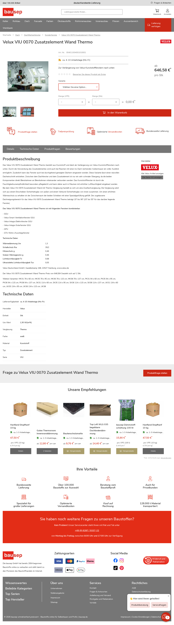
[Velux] (165, 42)
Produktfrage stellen (27, 131)
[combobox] (91, 12)
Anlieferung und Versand (100, 595)
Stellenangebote (57, 593)
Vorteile (93, 602)
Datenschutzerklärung (141, 591)
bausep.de (83, 617)
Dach (17, 35)
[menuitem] (5, 21)
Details (10, 149)
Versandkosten (115, 131)
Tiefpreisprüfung (66, 131)
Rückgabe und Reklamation (101, 599)
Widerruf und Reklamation (158, 560)
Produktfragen (52, 149)
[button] (47, 76)
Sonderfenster (51, 35)
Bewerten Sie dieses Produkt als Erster (89, 74)
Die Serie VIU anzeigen (152, 177)
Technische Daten (29, 149)
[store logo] (17, 12)
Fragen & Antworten (162, 2)
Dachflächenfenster (32, 35)
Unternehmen (56, 588)
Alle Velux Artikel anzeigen (152, 173)
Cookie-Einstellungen (141, 617)
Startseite (7, 35)
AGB (134, 588)
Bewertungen (73, 149)
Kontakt (93, 588)
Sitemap (54, 602)
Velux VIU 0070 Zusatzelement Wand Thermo (80, 35)
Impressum (55, 597)
